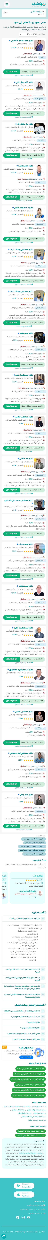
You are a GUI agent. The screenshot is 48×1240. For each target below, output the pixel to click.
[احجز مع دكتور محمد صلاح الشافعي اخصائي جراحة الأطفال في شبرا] (39, 45)
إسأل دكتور (25, 1057)
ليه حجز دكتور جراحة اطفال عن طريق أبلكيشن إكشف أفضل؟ (22, 979)
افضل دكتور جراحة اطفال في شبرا (30, 1068)
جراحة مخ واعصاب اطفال (37, 1120)
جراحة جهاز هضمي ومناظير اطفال (33, 1117)
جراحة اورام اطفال (24, 1113)
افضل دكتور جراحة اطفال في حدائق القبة (27, 1079)
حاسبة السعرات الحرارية (36, 1214)
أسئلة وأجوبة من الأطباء (35, 1206)
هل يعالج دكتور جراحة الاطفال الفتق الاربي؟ (25, 1016)
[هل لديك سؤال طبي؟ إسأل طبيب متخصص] (39, 1052)
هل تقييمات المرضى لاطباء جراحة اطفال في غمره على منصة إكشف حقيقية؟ (22, 996)
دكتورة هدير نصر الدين (27, 891)
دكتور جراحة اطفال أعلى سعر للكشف (32, 850)
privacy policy (40, 1232)
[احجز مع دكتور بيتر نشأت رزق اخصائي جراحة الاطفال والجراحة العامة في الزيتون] (39, 128)
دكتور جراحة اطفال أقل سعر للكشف (32, 846)
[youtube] (29, 1218)
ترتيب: (40, 34)
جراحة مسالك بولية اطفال (36, 1110)
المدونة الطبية (39, 1202)
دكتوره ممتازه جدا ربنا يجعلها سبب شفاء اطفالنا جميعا (29, 886)
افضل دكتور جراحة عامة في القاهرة (31, 1131)
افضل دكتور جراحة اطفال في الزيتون (30, 1084)
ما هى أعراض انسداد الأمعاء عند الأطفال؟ (26, 1039)
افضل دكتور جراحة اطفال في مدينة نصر (28, 1095)
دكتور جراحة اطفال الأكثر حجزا (34, 842)
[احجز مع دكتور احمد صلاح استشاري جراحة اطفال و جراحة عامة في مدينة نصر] (39, 337)
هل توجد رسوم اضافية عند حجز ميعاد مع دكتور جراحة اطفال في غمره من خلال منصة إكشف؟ (22, 988)
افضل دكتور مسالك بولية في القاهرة (30, 1135)
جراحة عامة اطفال (39, 1106)
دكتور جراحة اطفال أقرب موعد (34, 854)
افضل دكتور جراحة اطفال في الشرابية (29, 1074)
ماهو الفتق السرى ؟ (33, 1022)
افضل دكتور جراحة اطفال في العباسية (29, 1090)
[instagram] (24, 1218)
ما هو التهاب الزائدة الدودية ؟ (30, 1028)
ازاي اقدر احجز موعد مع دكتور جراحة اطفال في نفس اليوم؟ (23, 971)
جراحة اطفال (27, 54)
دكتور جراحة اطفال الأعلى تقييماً (33, 839)
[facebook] (18, 1218)
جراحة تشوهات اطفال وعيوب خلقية (17, 1106)
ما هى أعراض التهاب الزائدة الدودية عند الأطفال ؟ (24, 1033)
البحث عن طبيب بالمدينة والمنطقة (32, 1210)
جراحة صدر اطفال (39, 1113)
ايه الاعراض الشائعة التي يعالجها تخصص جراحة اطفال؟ (22, 1011)
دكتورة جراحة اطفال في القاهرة (30, 1153)
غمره (22, 13)
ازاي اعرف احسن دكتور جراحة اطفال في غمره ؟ (25, 918)
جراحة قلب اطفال (18, 1110)
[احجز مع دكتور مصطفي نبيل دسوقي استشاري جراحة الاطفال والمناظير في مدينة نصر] (39, 757)
